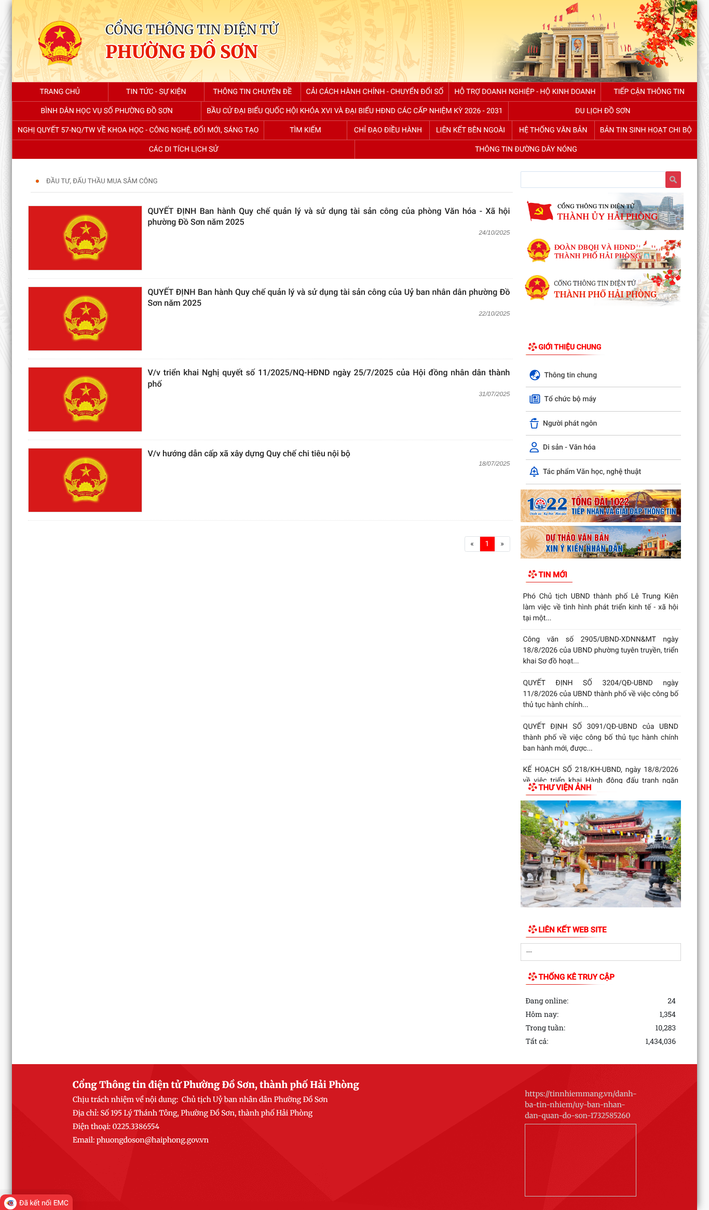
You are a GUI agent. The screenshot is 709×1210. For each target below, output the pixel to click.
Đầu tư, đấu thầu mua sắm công (102, 181)
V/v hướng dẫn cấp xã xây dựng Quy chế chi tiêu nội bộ (249, 453)
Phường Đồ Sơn (181, 52)
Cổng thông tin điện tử (191, 29)
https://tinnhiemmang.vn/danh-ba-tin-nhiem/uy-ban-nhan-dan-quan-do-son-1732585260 (581, 1104)
